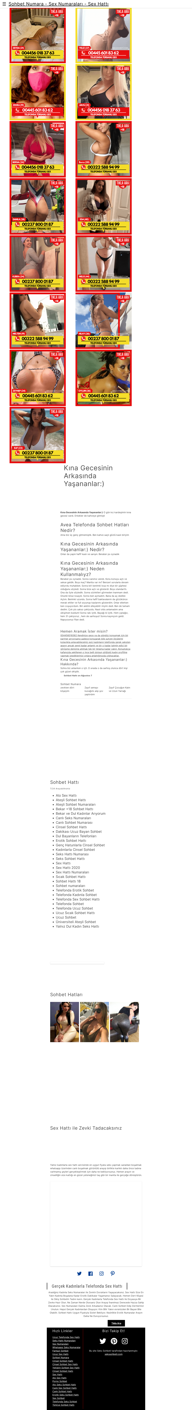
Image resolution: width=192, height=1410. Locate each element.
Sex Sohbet (58, 1398)
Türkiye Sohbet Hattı (63, 1405)
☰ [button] (4, 4)
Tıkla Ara (116, 1323)
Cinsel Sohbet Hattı (62, 1360)
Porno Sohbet (59, 1381)
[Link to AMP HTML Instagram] (101, 1274)
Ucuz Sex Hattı (60, 1354)
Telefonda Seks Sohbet (64, 1401)
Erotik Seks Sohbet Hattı (65, 1394)
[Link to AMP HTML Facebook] (90, 1274)
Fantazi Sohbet (60, 1350)
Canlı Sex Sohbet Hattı (64, 1388)
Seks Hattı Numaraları (64, 1340)
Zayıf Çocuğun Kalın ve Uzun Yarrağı (119, 689)
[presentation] (137, 1022)
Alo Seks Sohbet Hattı (64, 1384)
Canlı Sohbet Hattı (62, 1391)
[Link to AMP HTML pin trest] (113, 1274)
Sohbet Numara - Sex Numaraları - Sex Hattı (59, 4)
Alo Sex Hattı (59, 1377)
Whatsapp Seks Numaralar (66, 1347)
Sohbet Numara (60, 1357)
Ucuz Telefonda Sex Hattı (66, 1337)
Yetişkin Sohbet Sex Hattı (66, 1367)
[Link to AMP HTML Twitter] (79, 1274)
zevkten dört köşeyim (67, 689)
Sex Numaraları (60, 1344)
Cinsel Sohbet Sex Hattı (65, 1364)
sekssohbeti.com (114, 1354)
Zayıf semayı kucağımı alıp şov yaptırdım (94, 691)
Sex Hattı (57, 1374)
